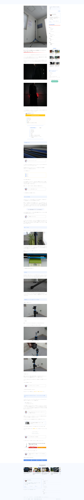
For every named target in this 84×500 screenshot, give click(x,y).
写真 (50, 38)
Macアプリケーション (52, 35)
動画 (50, 42)
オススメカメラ (51, 28)
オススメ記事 (44, 483)
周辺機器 (51, 36)
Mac (50, 33)
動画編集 (51, 44)
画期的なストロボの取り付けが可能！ (35, 135)
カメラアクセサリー (29, 48)
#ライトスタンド (31, 457)
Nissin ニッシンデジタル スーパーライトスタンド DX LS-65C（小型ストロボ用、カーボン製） (36, 444)
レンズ (51, 30)
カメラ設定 (51, 29)
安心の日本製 (32, 131)
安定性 (50, 75)
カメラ (50, 27)
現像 (50, 40)
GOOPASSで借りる (54, 81)
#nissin (25, 457)
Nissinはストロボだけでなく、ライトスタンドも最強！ (36, 137)
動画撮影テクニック (52, 43)
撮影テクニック (51, 39)
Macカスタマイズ (52, 34)
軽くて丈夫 (32, 132)
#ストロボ (28, 457)
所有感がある (51, 72)
